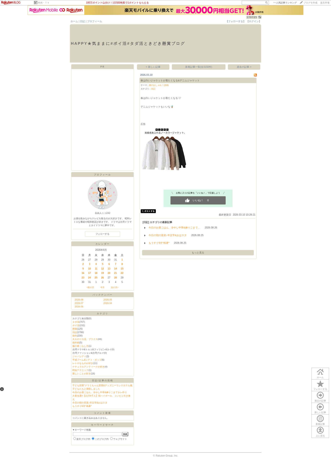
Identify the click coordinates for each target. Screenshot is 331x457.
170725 (252, 17)
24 (89, 277)
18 (96, 273)
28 (115, 277)
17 (89, 273)
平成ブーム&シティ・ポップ (87, 359)
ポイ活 (75, 325)
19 (102, 273)
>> (285, 2)
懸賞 (74, 328)
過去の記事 (320, 400)
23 (83, 277)
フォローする (320, 389)
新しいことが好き (81, 373)
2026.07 (79, 303)
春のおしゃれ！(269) (159, 85)
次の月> (114, 287)
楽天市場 (324, 2)
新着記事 (320, 424)
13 (109, 268)
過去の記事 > (244, 66)
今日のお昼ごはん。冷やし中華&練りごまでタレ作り (99, 392)
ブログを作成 (310, 2)
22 (122, 273)
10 (89, 268)
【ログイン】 (253, 21)
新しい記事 (320, 412)
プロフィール (94, 21)
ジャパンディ (79, 356)
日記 (82, 21)
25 (96, 277)
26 (102, 277)
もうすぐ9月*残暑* (82, 406)
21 (115, 273)
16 (83, 273)
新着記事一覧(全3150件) (198, 66)
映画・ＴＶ (43, 2)
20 (109, 273)
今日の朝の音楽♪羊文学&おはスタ (89, 402)
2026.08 (79, 299)
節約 (74, 335)
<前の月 (90, 287)
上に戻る (320, 435)
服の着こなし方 (80, 346)
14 (115, 268)
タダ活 (75, 322)
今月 (102, 287)
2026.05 (107, 299)
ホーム (74, 21)
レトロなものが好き (82, 363)
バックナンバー (103, 294)
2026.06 (79, 306)
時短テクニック (80, 370)
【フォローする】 (236, 21)
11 (96, 268)
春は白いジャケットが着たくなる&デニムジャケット (170, 80)
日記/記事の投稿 (102, 380)
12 (102, 268)
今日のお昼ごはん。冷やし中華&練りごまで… (174, 227)
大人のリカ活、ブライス (85, 339)
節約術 (75, 342)
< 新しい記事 (153, 66)
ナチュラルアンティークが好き (88, 366)
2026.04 (107, 303)
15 (122, 268)
